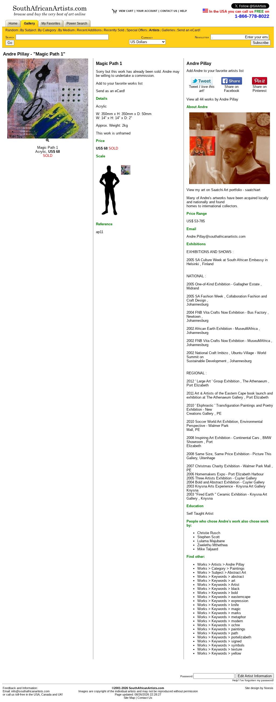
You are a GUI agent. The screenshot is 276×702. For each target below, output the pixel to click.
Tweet (202, 89)
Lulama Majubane (211, 541)
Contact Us (144, 697)
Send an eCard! (188, 30)
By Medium (66, 30)
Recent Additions (89, 30)
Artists (154, 30)
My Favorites (51, 23)
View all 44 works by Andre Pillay (212, 99)
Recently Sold (114, 30)
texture (236, 649)
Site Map (129, 697)
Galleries (168, 30)
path (234, 633)
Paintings (237, 568)
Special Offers (136, 30)
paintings (238, 629)
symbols (237, 645)
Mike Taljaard (207, 549)
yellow (236, 653)
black (235, 589)
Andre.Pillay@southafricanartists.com (216, 236)
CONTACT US (168, 11)
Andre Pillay (235, 564)
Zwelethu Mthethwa (212, 545)
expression (239, 601)
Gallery (29, 23)
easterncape (240, 597)
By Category (47, 30)
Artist (235, 585)
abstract (237, 577)
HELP (183, 11)
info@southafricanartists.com (30, 691)
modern (237, 621)
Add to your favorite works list (119, 83)
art (233, 581)
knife (235, 605)
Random (11, 30)
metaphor (238, 617)
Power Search (77, 23)
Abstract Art (236, 572)
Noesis (268, 688)
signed (236, 641)
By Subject (28, 30)
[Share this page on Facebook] (231, 83)
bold (234, 593)
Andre (167, 72)
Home (13, 23)
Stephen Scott (208, 537)
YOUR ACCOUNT (146, 11)
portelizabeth (241, 637)
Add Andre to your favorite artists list (215, 71)
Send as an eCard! (110, 91)
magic (236, 609)
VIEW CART (126, 11)
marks (236, 613)
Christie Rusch (208, 533)
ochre (235, 625)
